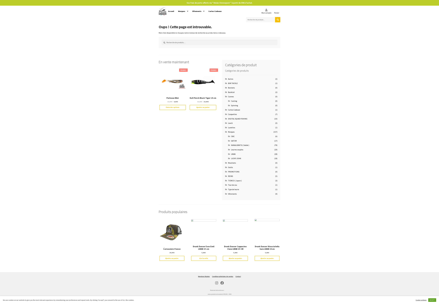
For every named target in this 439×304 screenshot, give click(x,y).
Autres (230, 79)
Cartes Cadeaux (215, 11)
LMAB (233, 154)
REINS (230, 176)
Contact (238, 276)
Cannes (231, 96)
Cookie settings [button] (421, 300)
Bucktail (231, 92)
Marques (181, 11)
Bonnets (231, 88)
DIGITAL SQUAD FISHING (237, 119)
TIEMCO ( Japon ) (235, 180)
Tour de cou (232, 185)
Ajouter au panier (203, 107)
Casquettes (232, 114)
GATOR (234, 141)
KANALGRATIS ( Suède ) (240, 145)
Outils (230, 167)
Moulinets (232, 163)
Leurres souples (237, 149)
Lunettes (231, 127)
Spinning (234, 105)
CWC (233, 136)
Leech (230, 123)
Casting (234, 101)
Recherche (277, 19)
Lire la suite (203, 258)
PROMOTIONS (233, 172)
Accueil (171, 11)
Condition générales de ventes (222, 276)
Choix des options (172, 107)
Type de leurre (233, 189)
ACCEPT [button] (432, 300)
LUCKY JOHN (236, 158)
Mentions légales (204, 276)
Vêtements (196, 11)
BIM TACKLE (233, 83)
